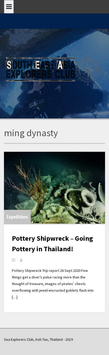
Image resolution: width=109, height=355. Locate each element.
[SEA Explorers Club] (54, 69)
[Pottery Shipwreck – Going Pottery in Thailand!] (54, 188)
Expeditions (17, 217)
